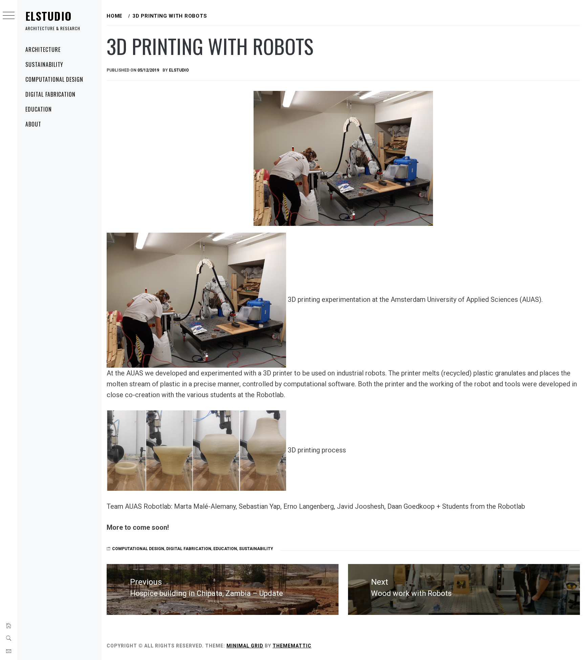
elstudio (179, 70)
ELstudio (48, 16)
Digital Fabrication (50, 94)
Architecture (43, 49)
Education (38, 109)
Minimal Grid (244, 645)
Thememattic (292, 645)
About (33, 124)
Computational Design (54, 79)
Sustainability (44, 64)
